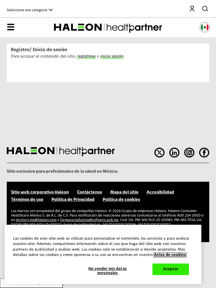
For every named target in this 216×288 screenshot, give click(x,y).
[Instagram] (189, 153)
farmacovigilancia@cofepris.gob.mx (89, 220)
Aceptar (170, 269)
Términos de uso (27, 200)
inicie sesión (111, 56)
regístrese (86, 56)
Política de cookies (121, 200)
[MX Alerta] (204, 27)
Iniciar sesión (192, 9)
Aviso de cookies (170, 255)
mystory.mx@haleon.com (36, 220)
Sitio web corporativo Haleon (40, 192)
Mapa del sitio (124, 192)
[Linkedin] (174, 153)
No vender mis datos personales (107, 271)
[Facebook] (204, 153)
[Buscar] (206, 7)
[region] (102, 254)
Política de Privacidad (72, 200)
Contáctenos (89, 192)
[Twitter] (159, 153)
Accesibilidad (160, 192)
